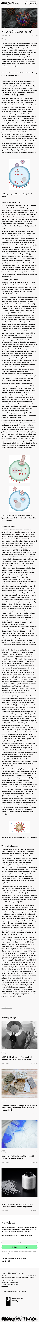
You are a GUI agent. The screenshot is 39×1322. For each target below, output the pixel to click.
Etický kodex (5, 1286)
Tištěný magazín (12, 1273)
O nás (3, 1273)
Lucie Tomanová (6, 35)
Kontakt (21, 1273)
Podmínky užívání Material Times (10, 1284)
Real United (10, 1280)
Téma (3, 38)
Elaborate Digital (14, 1282)
